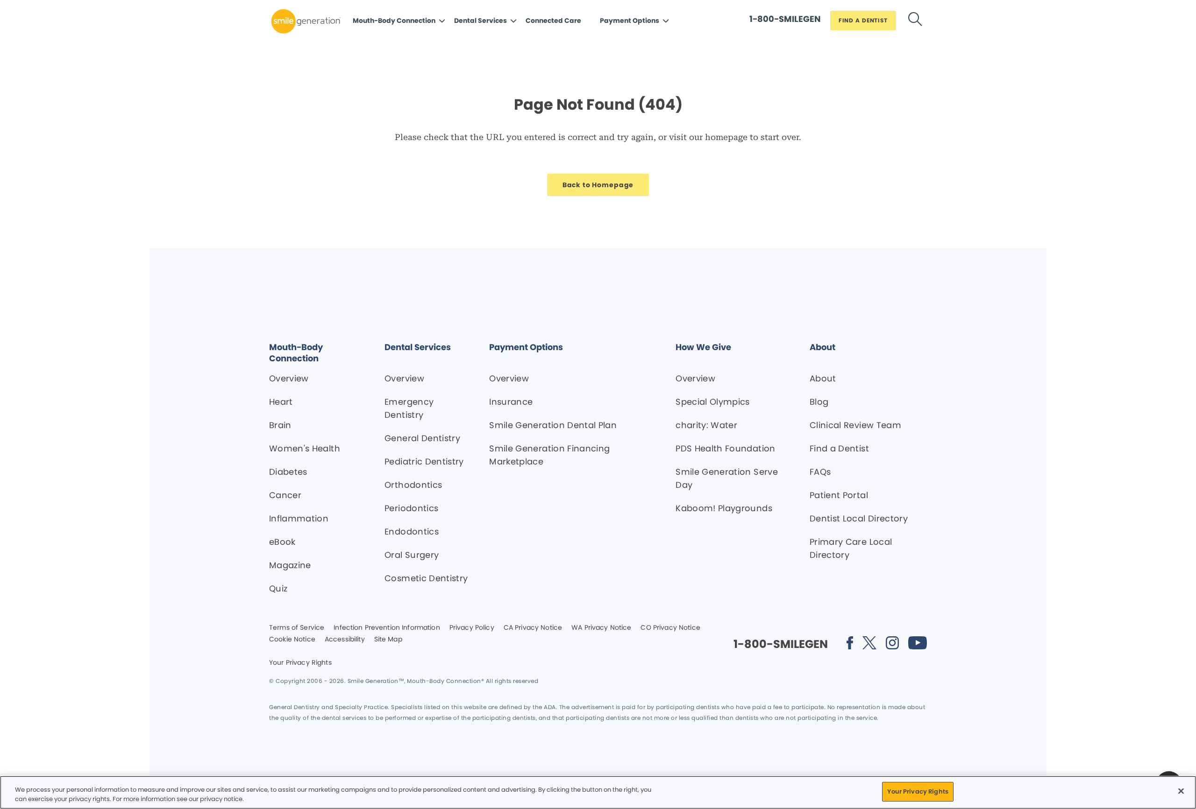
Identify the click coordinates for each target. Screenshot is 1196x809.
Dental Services (480, 20)
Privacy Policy (471, 628)
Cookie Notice (292, 639)
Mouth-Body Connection (394, 20)
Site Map (388, 639)
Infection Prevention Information (387, 628)
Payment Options (629, 20)
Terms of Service (296, 628)
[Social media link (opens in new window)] (850, 644)
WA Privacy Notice (601, 628)
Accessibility (345, 639)
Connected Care (553, 20)
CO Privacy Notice (670, 628)
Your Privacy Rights (300, 663)
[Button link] (915, 21)
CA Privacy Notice (533, 628)
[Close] (1181, 791)
